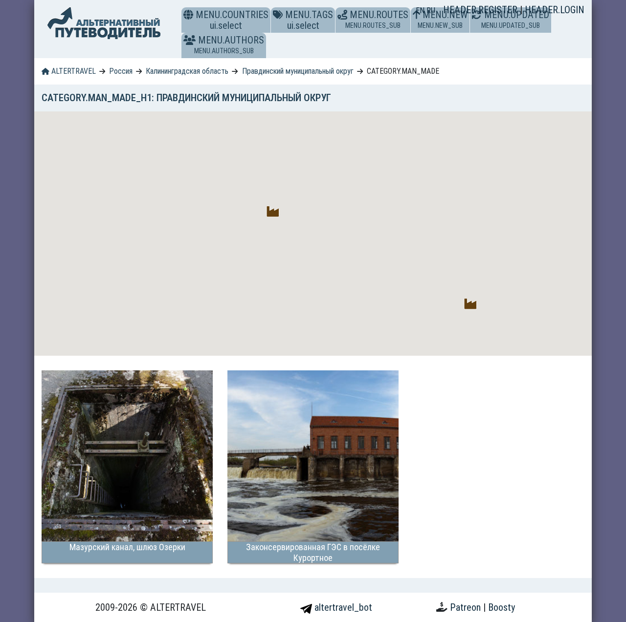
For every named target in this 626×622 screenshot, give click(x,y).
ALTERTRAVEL (72, 71)
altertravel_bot (342, 607)
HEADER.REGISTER (481, 10)
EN (421, 10)
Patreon (466, 607)
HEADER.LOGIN (554, 10)
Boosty (501, 607)
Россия (121, 71)
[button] (189, 40)
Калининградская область (187, 71)
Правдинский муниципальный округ (298, 71)
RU (430, 10)
